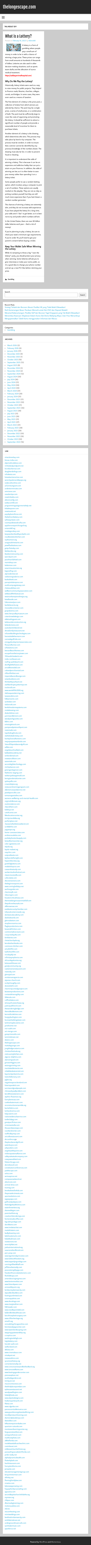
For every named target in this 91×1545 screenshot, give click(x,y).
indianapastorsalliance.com (15, 1153)
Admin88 (32, 40)
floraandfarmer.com (12, 645)
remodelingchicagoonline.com (16, 1324)
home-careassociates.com (15, 832)
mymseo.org (9, 1497)
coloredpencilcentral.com (14, 670)
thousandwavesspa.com (14, 1128)
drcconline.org (10, 1139)
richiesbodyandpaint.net (14, 466)
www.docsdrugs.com (12, 1301)
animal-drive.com (11, 1184)
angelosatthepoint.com (14, 1150)
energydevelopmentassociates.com (18, 642)
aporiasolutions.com (12, 1196)
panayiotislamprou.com (14, 582)
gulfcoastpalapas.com (13, 1202)
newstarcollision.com (13, 758)
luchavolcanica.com (12, 1111)
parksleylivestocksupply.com (15, 838)
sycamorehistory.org (12, 1361)
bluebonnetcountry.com (14, 554)
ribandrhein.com (11, 807)
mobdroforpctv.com (12, 866)
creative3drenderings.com (15, 1216)
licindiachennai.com (12, 468)
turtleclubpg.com (11, 1119)
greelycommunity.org (13, 966)
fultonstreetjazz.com (12, 602)
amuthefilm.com (11, 949)
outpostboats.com (11, 855)
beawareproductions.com (14, 991)
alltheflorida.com (11, 1440)
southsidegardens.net (13, 1378)
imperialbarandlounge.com (15, 676)
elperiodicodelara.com (13, 463)
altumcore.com (10, 1182)
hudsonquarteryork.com (14, 1400)
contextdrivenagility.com (14, 994)
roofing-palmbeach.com (14, 662)
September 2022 (13, 442)
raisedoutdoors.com (12, 679)
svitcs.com (9, 1173)
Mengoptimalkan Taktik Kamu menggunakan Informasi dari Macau (31, 318)
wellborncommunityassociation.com (18, 591)
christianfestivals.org (12, 1051)
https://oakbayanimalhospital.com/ (18, 75)
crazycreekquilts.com (13, 934)
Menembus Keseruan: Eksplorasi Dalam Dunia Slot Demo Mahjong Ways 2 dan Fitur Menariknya (42, 315)
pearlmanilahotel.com (13, 559)
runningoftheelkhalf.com (14, 1264)
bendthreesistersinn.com (14, 1094)
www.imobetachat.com (13, 1227)
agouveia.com (10, 1491)
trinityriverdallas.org (12, 818)
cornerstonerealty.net (13, 1364)
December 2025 (13, 354)
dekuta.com (9, 1349)
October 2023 (12, 405)
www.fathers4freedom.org (14, 1258)
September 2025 (13, 362)
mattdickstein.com (12, 1230)
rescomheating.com (12, 1511)
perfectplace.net (11, 821)
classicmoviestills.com (13, 875)
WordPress (43, 1542)
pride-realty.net (11, 1454)
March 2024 (12, 391)
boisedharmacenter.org (14, 841)
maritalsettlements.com (14, 1068)
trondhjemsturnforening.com (16, 1415)
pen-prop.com (10, 1253)
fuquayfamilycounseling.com (16, 1489)
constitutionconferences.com (16, 1167)
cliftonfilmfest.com (12, 673)
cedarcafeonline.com (13, 483)
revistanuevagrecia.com (14, 977)
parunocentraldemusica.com (16, 1409)
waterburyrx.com (11, 1145)
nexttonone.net (11, 1241)
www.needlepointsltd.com (14, 1310)
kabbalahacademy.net (13, 753)
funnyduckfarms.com (13, 1466)
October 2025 (12, 359)
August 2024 (12, 376)
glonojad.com (10, 974)
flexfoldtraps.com (11, 1275)
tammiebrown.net (11, 1037)
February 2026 (13, 348)
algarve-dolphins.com (13, 1057)
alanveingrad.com (11, 1059)
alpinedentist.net (11, 574)
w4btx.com (9, 747)
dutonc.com (9, 1040)
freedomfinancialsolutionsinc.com (18, 1273)
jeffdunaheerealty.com (13, 1267)
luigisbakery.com (11, 1341)
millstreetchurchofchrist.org (15, 1449)
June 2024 (11, 382)
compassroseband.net (13, 1179)
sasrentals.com (10, 761)
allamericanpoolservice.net (15, 789)
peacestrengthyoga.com (14, 1270)
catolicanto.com (11, 812)
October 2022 (12, 439)
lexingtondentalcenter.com (15, 778)
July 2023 (10, 413)
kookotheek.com (11, 579)
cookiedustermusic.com (14, 1102)
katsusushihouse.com (13, 963)
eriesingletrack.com (12, 724)
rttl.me (7, 1508)
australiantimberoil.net (13, 628)
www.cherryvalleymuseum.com (16, 613)
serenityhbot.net (11, 1244)
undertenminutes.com (13, 488)
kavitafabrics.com (11, 1108)
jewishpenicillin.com (12, 792)
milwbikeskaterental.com (14, 1071)
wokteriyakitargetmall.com (15, 775)
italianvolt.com (10, 704)
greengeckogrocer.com (13, 770)
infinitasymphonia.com (14, 957)
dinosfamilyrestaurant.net (15, 630)
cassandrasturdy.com (13, 869)
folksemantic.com (11, 699)
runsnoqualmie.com (12, 1298)
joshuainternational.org (14, 1247)
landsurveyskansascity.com (15, 1290)
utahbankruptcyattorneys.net (16, 684)
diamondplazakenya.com (14, 1418)
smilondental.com (11, 755)
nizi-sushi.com (10, 1028)
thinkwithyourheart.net (13, 681)
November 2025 (13, 356)
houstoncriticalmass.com (14, 897)
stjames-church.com (12, 980)
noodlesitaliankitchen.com (15, 537)
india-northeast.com (12, 659)
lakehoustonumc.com (13, 1236)
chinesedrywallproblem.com (15, 1091)
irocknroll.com (10, 687)
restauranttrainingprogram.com (17, 787)
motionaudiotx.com (12, 1506)
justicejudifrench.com (13, 1005)
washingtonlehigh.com (13, 1338)
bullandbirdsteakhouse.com (15, 1312)
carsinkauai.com (11, 1446)
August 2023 (12, 410)
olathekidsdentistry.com (14, 735)
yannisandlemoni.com (13, 716)
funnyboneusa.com (12, 1099)
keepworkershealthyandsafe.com (17, 534)
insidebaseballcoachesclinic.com (17, 1443)
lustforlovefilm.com (12, 951)
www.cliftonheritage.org (14, 1318)
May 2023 (11, 419)
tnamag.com (9, 1187)
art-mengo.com (11, 1031)
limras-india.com (11, 460)
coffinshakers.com (12, 1000)
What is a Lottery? (18, 36)
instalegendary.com (12, 531)
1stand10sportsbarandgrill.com (16, 744)
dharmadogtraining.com (14, 1503)
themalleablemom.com (13, 1011)
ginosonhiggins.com (12, 1062)
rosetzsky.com (10, 971)
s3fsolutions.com (11, 647)
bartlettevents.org (11, 605)
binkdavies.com (11, 937)
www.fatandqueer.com (13, 1284)
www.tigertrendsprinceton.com (16, 1256)
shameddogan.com (12, 1210)
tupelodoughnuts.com (13, 733)
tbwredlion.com (10, 1420)
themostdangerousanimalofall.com (18, 900)
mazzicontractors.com (13, 1383)
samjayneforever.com (13, 1435)
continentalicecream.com (14, 932)
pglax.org (8, 1079)
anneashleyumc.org (12, 1287)
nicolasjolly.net (10, 954)
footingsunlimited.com (13, 1295)
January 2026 (12, 351)
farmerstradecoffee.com (14, 1219)
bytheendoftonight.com (14, 858)
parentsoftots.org (11, 1213)
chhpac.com (9, 1500)
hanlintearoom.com (12, 1463)
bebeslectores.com (12, 625)
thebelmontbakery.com (13, 517)
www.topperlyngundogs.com (15, 1261)
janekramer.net (11, 1025)
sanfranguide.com (12, 889)
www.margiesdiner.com (14, 1304)
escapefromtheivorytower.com (16, 653)
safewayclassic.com (12, 520)
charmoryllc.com (11, 892)
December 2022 (13, 433)
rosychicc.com (10, 852)
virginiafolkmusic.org (13, 801)
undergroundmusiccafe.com (15, 1523)
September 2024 (13, 374)
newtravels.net (10, 511)
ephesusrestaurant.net (13, 1389)
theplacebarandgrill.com (14, 1142)
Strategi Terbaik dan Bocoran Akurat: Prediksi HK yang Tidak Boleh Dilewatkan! (35, 307)
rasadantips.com (11, 494)
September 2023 (13, 408)
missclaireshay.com (12, 457)
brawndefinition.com (13, 929)
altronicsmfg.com (11, 500)
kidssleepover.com (12, 508)
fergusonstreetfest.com (13, 1432)
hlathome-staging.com (13, 772)
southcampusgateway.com (15, 585)
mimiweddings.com (12, 1514)
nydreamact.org (11, 539)
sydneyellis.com (11, 781)
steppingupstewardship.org (15, 1332)
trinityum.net (10, 1381)
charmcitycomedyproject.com (16, 988)
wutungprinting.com (12, 1065)
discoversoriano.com (12, 880)
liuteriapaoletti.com (12, 1085)
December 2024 (13, 368)
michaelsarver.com (12, 767)
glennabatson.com (12, 920)
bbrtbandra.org (10, 551)
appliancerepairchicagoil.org (16, 525)
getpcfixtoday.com (12, 548)
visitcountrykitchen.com (14, 1054)
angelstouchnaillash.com (14, 750)
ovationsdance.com (12, 804)
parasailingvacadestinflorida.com (17, 1452)
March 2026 (12, 345)
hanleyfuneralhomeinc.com (15, 738)
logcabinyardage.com (13, 1221)
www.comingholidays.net (14, 886)
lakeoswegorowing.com (13, 1486)
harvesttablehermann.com (15, 636)
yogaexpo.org (10, 829)
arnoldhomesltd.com (12, 667)
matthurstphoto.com (12, 1437)
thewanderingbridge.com (14, 1008)
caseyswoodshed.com (13, 1159)
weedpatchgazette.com (14, 718)
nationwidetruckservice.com (15, 1116)
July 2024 (10, 379)
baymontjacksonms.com (14, 1074)
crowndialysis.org (11, 784)
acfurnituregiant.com (13, 485)
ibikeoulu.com (10, 997)
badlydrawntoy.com (12, 1233)
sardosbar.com (10, 701)
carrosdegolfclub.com (13, 639)
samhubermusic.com (12, 1526)
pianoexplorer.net (11, 1375)
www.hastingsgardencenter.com (17, 1372)
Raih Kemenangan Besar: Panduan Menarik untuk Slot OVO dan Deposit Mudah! (36, 310)
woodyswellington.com (13, 1392)
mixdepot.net (10, 1355)
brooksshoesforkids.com (14, 1190)
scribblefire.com (11, 826)
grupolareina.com (11, 610)
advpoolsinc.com (11, 1148)
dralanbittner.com (11, 713)
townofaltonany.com (12, 1077)
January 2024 (12, 396)
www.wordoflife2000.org (14, 690)
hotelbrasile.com (11, 599)
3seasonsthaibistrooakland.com (17, 824)
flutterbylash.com (11, 1460)
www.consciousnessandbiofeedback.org (20, 1366)
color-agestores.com (12, 843)
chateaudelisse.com (12, 588)
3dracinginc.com (11, 895)
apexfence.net (10, 1528)
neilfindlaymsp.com (12, 1133)
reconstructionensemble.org (15, 1105)
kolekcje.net (9, 809)
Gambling (11, 279)
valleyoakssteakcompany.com (16, 1156)
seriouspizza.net (11, 1176)
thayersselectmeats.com (14, 1193)
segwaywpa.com (11, 1199)
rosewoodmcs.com (12, 1358)
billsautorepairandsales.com (15, 1423)
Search (7, 292)
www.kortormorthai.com (14, 1281)
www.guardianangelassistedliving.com (19, 1412)
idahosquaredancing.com (14, 693)
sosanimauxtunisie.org (13, 568)
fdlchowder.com (11, 1307)
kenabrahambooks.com (14, 943)
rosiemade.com (10, 730)
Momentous (56, 1542)
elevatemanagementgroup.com (17, 1472)
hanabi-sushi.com (11, 1344)
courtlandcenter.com (13, 1131)
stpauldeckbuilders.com (14, 1292)
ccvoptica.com (10, 1335)
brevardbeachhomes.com (14, 650)
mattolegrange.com (12, 1045)
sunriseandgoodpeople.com (15, 1088)
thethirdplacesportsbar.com (15, 1386)
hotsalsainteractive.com (14, 477)
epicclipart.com (11, 556)
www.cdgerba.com (11, 1406)
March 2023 (12, 425)
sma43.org (9, 1321)
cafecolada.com (11, 878)
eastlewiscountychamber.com (16, 909)
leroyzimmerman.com (13, 1474)
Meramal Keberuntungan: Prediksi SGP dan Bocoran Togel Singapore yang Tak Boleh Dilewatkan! (42, 313)
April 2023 (11, 422)
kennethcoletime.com (13, 1014)
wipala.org (9, 846)
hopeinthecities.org (12, 861)
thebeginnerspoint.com (14, 883)
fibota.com (9, 1403)
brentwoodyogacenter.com (15, 1327)
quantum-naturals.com (13, 1426)
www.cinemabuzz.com (13, 1352)
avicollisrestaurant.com (13, 1136)
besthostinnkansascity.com (15, 1517)
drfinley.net (9, 1477)
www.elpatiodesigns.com (14, 1398)
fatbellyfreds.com (11, 1395)
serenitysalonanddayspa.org (15, 480)
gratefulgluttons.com (12, 863)
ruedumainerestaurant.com (15, 969)
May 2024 (11, 385)
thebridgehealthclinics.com (15, 1204)
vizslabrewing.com (12, 710)
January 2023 (12, 430)
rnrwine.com (9, 1483)
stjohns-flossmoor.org (13, 1096)
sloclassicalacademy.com (14, 915)
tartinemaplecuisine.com (14, 1023)
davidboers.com (11, 1224)
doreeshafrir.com (11, 986)
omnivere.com (10, 491)
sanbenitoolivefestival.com (15, 872)
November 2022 (13, 436)
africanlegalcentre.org (13, 960)
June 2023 (11, 416)
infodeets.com (10, 474)
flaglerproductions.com (13, 926)
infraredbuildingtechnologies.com (17, 633)
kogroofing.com (11, 571)
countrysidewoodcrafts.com (15, 522)
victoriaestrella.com (12, 1125)
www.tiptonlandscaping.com (15, 1329)
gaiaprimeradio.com (12, 1034)
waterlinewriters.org (12, 1207)
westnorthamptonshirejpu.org (16, 596)
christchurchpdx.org (12, 940)
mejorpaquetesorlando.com (15, 741)
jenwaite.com (10, 1469)
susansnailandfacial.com (14, 1250)
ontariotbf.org (10, 528)
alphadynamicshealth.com (15, 1457)
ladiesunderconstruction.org (15, 622)
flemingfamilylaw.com (13, 1480)
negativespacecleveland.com (16, 1082)
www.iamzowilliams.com (14, 1369)
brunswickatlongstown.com (15, 1020)
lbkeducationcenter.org (13, 815)
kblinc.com (9, 721)
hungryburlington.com (13, 1017)
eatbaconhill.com (11, 502)
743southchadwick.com (13, 656)
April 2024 (11, 388)
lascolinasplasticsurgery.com (15, 1315)
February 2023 (13, 428)
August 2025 (12, 365)
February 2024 (12, 393)
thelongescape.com (19, 7)
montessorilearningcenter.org (16, 1429)
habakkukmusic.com (12, 1238)
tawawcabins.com (11, 696)
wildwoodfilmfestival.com (14, 593)
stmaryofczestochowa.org (14, 1003)
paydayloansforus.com (13, 514)
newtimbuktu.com (11, 497)
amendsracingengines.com (15, 1278)
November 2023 (13, 402)
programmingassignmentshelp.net (18, 505)
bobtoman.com (10, 565)
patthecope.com (11, 1170)
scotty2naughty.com (12, 983)
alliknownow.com (11, 906)
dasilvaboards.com (12, 917)
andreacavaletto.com (13, 835)
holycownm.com (11, 1113)
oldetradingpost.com (12, 619)
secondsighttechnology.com (15, 764)
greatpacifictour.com (13, 1122)
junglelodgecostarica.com (14, 1048)
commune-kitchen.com (14, 946)
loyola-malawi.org (11, 849)
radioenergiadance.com (14, 576)
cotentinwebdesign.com (14, 616)
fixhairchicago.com (12, 1162)
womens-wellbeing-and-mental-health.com (21, 798)
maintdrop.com (11, 562)
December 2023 (13, 399)
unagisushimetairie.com (14, 542)
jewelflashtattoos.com (13, 545)
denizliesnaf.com (11, 1165)
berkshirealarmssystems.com (16, 707)
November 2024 (13, 371)
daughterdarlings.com (13, 471)
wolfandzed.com (11, 1346)
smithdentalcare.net (12, 1520)
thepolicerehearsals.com (14, 903)
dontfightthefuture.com (14, 664)
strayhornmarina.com (13, 923)
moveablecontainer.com (14, 608)
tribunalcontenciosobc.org (15, 912)
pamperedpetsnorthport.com (16, 727)
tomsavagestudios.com (13, 795)
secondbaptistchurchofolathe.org (17, 1494)
